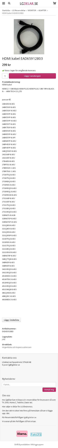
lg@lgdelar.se (30, 417)
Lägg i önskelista (11, 320)
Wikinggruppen (37, 444)
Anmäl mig (49, 389)
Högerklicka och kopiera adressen (16, 347)
